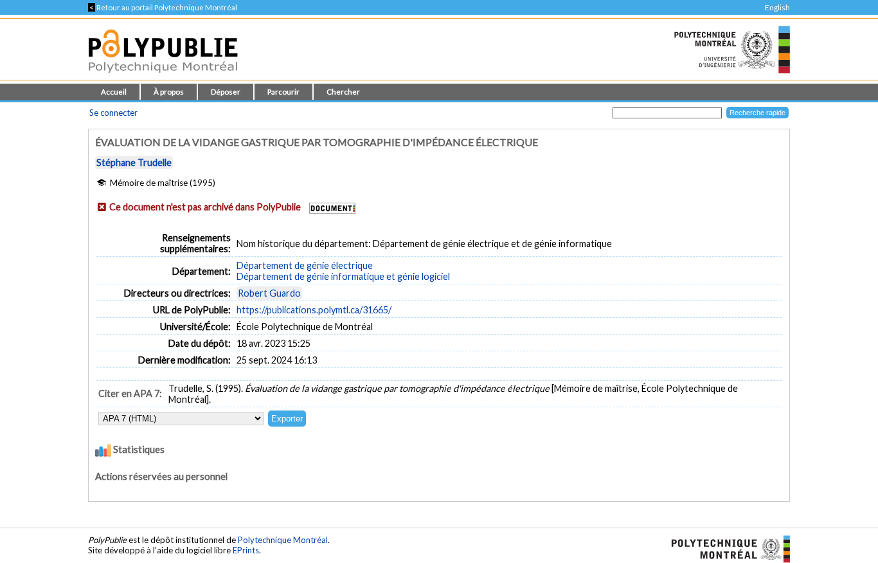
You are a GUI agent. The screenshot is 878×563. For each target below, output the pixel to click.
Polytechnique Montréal (283, 540)
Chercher (343, 92)
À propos (169, 92)
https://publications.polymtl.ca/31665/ (314, 309)
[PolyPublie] (163, 76)
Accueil (114, 92)
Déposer (225, 92)
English (777, 7)
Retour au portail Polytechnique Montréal (162, 7)
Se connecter (113, 112)
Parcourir (283, 92)
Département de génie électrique (305, 265)
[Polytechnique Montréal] (725, 547)
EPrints (246, 550)
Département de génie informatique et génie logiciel (343, 276)
